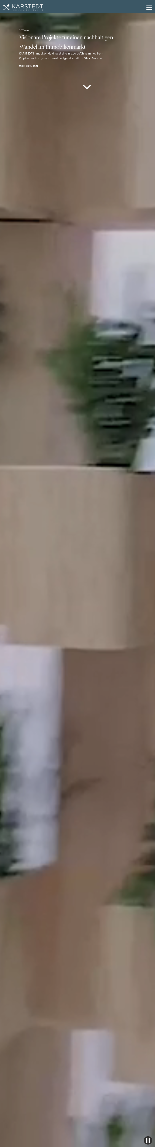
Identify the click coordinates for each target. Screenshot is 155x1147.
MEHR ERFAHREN (28, 66)
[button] (149, 7)
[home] (22, 7)
